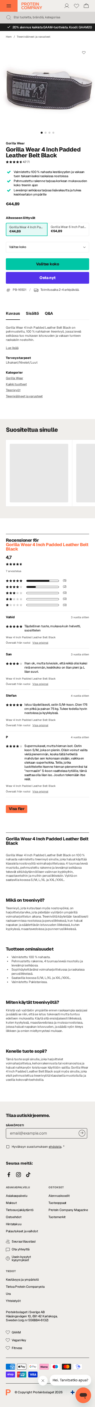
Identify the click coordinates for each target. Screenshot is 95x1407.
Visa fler (16, 808)
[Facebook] (9, 1175)
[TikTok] (28, 1175)
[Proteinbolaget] (31, 5)
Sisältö (32, 313)
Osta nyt (47, 277)
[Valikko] (9, 6)
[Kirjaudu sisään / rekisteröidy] (67, 6)
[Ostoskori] (86, 6)
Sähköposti (15, 1125)
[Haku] (9, 18)
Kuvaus (13, 313)
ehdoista (55, 1147)
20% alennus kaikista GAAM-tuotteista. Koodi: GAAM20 (52, 27)
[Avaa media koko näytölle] (47, 90)
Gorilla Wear (15, 143)
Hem (9, 36)
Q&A (49, 313)
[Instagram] (18, 1175)
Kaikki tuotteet (16, 384)
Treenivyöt (13, 390)
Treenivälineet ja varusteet (33, 36)
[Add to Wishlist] (83, 52)
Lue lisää (12, 348)
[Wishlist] (76, 6)
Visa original (40, 642)
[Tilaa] (82, 1133)
